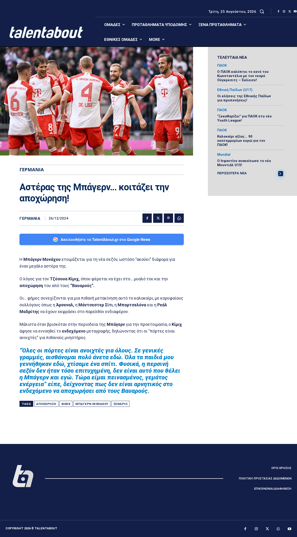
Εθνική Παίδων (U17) (234, 90)
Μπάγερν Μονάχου (91, 404)
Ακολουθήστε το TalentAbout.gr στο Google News (105, 239)
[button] (261, 11)
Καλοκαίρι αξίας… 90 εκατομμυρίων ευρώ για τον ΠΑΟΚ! (241, 140)
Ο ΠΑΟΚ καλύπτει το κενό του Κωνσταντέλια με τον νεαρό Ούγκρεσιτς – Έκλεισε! (243, 76)
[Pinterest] (168, 218)
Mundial (223, 154)
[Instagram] (284, 11)
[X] (289, 11)
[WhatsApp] (179, 218)
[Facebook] (278, 11)
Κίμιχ (66, 404)
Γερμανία (29, 218)
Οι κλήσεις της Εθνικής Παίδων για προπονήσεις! (244, 98)
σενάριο (120, 404)
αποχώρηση (46, 404)
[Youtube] (289, 529)
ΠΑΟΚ (222, 65)
